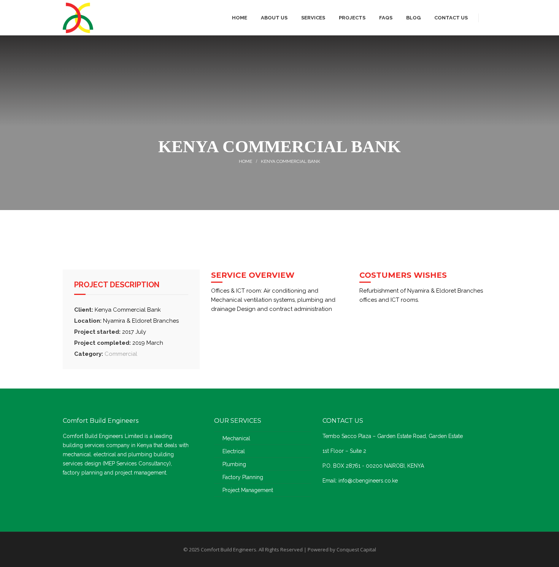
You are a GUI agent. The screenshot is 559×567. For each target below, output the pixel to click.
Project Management (247, 490)
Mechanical (236, 438)
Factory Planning (242, 477)
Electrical (233, 451)
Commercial (121, 353)
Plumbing (234, 464)
